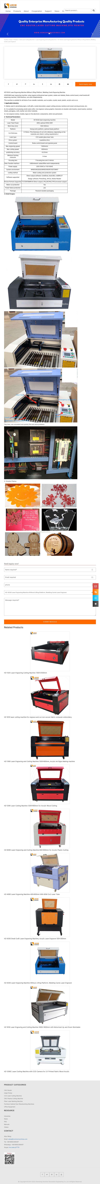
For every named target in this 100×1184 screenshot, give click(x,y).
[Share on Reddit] (59, 84)
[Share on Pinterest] (25, 84)
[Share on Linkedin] (34, 84)
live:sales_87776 (14, 1147)
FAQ (5, 1121)
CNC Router (8, 1090)
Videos (6, 1127)
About (26, 11)
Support (48, 11)
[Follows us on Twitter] (47, 1174)
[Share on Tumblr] (42, 84)
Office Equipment (9, 1107)
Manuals (6, 1124)
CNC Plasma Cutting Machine (13, 1098)
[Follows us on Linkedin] (56, 1174)
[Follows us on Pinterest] (52, 1174)
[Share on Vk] (51, 84)
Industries (7, 1116)
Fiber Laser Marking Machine (13, 1101)
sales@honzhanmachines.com (17, 1139)
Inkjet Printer (8, 1093)
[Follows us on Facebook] (42, 1174)
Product (16, 39)
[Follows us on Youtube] (61, 1174)
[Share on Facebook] (8, 84)
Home (8, 11)
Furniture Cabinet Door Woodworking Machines (19, 1104)
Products (17, 11)
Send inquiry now (85, 84)
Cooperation (37, 11)
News (57, 11)
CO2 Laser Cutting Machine (26, 39)
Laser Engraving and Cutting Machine (46, 39)
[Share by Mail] (68, 84)
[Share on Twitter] (17, 84)
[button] (7, 34)
